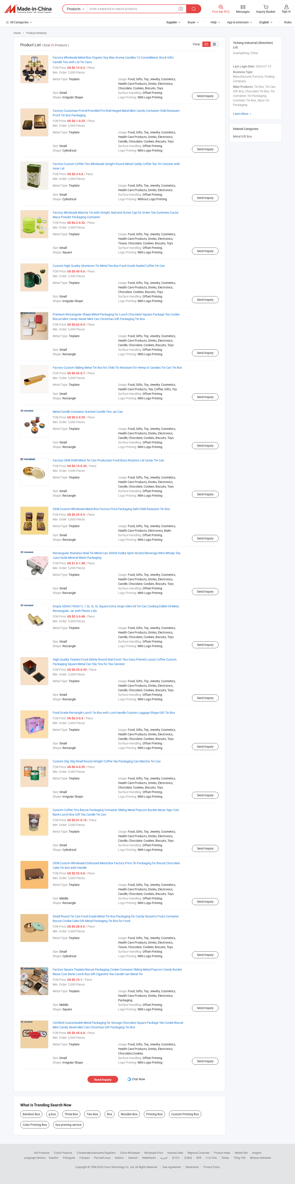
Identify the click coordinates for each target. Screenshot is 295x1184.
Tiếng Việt (239, 1157)
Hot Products (41, 1152)
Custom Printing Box (185, 1114)
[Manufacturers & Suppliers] (27, 8)
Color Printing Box (35, 1125)
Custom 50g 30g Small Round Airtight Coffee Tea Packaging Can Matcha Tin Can (107, 761)
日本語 (188, 1157)
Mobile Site (241, 1152)
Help (214, 22)
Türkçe (225, 1157)
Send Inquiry (205, 96)
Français (84, 1157)
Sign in (286, 11)
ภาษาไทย (211, 1157)
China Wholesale (130, 1152)
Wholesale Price (153, 1152)
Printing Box (154, 1114)
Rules (288, 22)
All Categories (19, 22)
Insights (256, 1152)
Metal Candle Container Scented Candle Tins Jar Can (88, 412)
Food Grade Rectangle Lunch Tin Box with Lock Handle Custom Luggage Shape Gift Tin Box (114, 712)
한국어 (176, 1157)
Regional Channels (198, 1152)
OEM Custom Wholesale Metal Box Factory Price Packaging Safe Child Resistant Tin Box (111, 509)
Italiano (119, 1157)
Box (109, 1114)
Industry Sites (175, 1152)
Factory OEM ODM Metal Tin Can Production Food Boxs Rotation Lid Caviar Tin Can (108, 460)
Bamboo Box (31, 1114)
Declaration (192, 1167)
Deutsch (133, 1157)
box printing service (68, 1125)
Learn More (242, 114)
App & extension (238, 22)
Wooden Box (129, 1114)
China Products (63, 1152)
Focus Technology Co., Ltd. (119, 1167)
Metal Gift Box (242, 136)
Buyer (191, 22)
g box (52, 1114)
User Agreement (171, 1167)
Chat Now (138, 1079)
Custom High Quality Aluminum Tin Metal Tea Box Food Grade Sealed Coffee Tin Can (109, 266)
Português (69, 1157)
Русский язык (102, 1157)
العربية (163, 1157)
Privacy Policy (211, 1167)
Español (53, 1157)
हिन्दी (199, 1157)
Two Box (92, 1114)
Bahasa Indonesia (260, 1157)
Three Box (71, 1114)
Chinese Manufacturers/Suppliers (96, 1152)
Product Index (222, 1152)
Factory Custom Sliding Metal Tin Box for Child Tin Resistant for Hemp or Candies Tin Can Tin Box (117, 367)
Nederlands (149, 1157)
